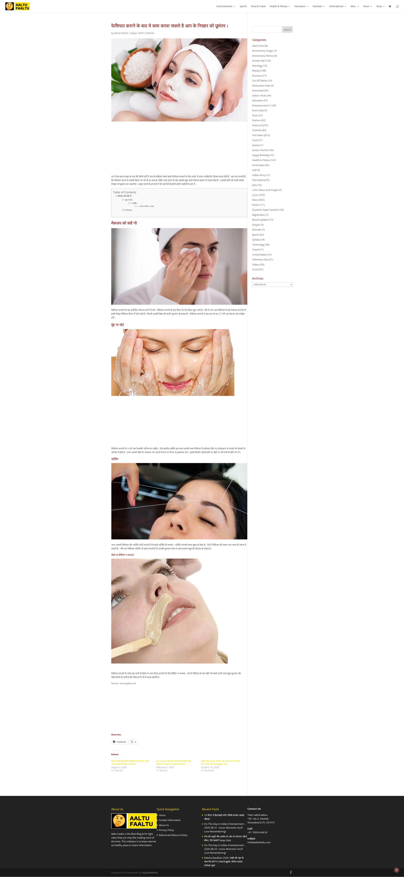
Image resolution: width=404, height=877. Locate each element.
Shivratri (256, 229)
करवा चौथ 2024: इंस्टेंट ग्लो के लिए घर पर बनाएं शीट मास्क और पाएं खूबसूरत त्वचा (220, 762)
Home (162, 815)
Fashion (150, 33)
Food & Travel (258, 6)
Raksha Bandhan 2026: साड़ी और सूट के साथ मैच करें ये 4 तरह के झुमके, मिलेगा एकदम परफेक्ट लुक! (224, 861)
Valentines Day (260, 259)
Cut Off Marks (259, 80)
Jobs (254, 185)
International (336, 6)
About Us (164, 825)
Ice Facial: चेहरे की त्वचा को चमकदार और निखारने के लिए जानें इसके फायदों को (173, 762)
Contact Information (170, 820)
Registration (258, 214)
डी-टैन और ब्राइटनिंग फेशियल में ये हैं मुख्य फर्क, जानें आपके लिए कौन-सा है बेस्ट (130, 762)
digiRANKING (150, 872)
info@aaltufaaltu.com (259, 842)
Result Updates (260, 219)
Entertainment (224, 6)
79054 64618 (259, 832)
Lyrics (255, 194)
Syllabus (256, 239)
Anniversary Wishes (262, 55)
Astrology (257, 65)
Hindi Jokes (258, 165)
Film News (258, 135)
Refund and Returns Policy (173, 835)
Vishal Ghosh (121, 33)
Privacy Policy (166, 830)
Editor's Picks (259, 95)
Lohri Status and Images (265, 189)
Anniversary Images (262, 50)
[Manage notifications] (396, 870)
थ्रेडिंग (135, 203)
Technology (258, 244)
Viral (254, 269)
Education (300, 6)
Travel (255, 249)
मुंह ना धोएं (128, 200)
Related (128, 210)
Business (257, 75)
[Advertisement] (179, 151)
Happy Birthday (260, 155)
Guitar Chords (259, 150)
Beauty (256, 70)
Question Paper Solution (265, 209)
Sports (243, 6)
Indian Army (258, 175)
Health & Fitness (278, 6)
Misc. (353, 6)
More (366, 6)
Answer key (258, 60)
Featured (257, 125)
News (255, 199)
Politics (256, 204)
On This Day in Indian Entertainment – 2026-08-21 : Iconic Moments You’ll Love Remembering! (225, 827)
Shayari (256, 224)
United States (259, 254)
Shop (379, 6)
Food (255, 140)
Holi (254, 170)
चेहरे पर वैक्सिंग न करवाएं (147, 206)
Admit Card (258, 45)
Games (256, 145)
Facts (255, 115)
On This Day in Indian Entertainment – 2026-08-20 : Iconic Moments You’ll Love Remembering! (225, 849)
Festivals (317, 6)
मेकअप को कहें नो (124, 196)
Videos (255, 264)
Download (257, 90)
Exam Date (258, 110)
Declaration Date (261, 85)
